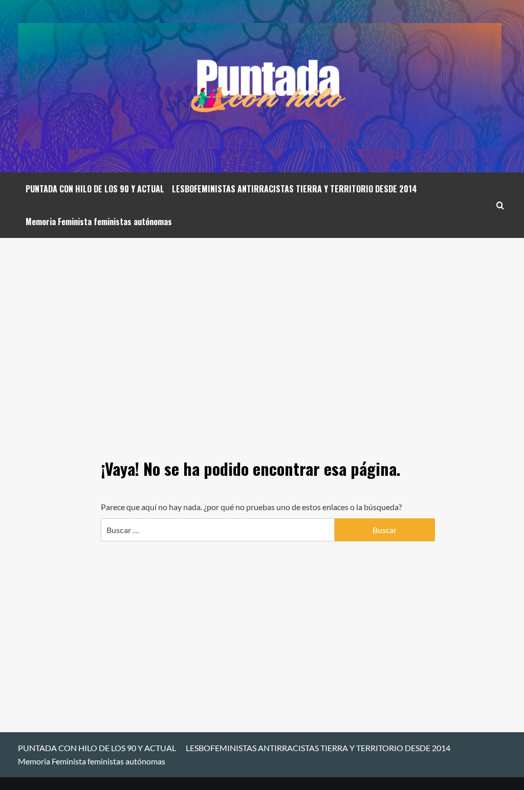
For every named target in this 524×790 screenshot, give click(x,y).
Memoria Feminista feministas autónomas (99, 221)
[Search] (500, 205)
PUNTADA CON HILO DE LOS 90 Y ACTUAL (95, 189)
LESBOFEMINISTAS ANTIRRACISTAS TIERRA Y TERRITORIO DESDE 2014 (294, 189)
